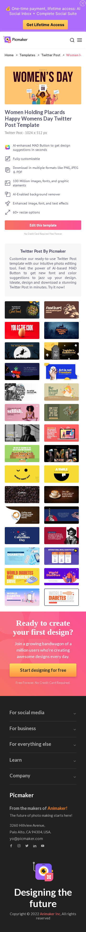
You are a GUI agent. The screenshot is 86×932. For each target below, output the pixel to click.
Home (9, 55)
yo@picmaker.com (26, 838)
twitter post (50, 55)
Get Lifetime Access (45, 24)
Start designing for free (43, 670)
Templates (27, 55)
